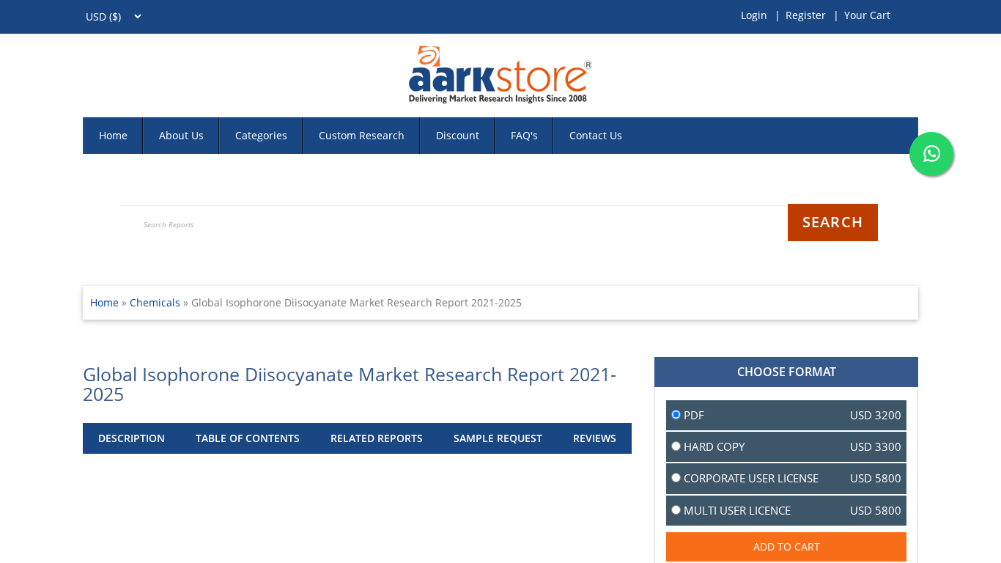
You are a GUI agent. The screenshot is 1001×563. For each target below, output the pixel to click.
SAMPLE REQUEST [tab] (498, 438)
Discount (457, 135)
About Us (181, 135)
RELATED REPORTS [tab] (376, 438)
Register (806, 15)
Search (832, 222)
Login (754, 15)
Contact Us (595, 135)
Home (113, 135)
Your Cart (867, 15)
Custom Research (362, 135)
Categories (261, 135)
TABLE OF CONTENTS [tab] (248, 438)
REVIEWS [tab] (594, 438)
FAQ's (524, 135)
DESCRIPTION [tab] (131, 438)
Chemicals (156, 302)
